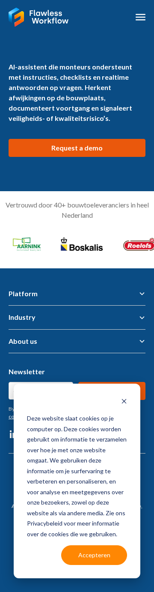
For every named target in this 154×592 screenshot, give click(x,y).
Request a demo (77, 148)
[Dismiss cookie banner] (124, 402)
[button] (140, 17)
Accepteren (94, 555)
